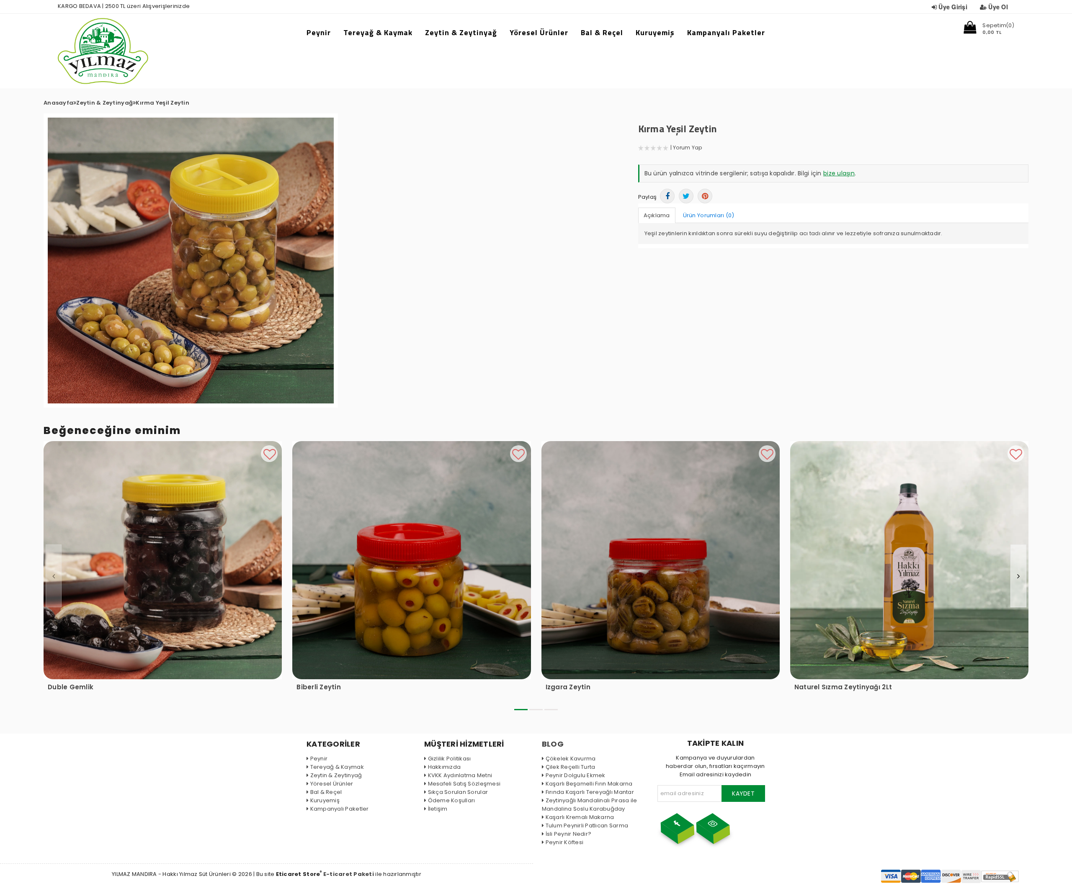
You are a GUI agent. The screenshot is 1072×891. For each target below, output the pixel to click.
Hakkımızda (444, 767)
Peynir (319, 32)
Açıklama (657, 215)
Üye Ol (998, 7)
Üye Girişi (952, 7)
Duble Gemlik (70, 687)
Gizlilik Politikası (449, 759)
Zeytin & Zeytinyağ (461, 32)
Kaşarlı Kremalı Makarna (580, 817)
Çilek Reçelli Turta (570, 767)
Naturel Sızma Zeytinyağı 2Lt (843, 687)
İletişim (438, 809)
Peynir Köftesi (564, 842)
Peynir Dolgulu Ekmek (576, 775)
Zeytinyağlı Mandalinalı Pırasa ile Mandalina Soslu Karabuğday (589, 804)
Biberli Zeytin (318, 687)
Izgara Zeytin (568, 687)
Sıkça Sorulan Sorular (458, 792)
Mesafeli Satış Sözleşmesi (464, 784)
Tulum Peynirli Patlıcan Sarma (587, 825)
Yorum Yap (687, 147)
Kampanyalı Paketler (726, 32)
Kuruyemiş (655, 32)
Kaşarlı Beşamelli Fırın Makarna (589, 784)
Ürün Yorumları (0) (708, 215)
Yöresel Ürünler (539, 32)
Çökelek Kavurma (570, 759)
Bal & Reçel (602, 32)
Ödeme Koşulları (451, 800)
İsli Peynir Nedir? (568, 834)
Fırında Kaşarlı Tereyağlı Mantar (590, 792)
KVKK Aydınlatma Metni (460, 775)
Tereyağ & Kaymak (377, 32)
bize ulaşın (839, 173)
